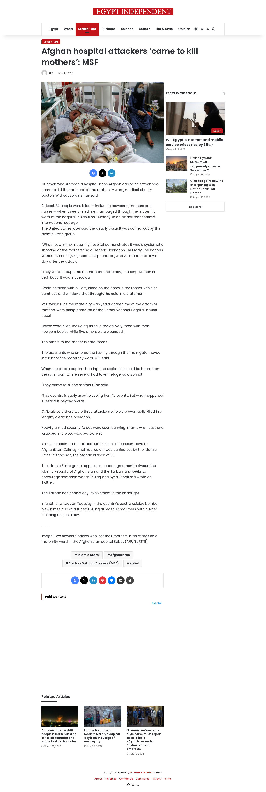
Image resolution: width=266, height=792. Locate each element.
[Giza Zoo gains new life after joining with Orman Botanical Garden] (176, 186)
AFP (50, 73)
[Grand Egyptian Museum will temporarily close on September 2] (176, 163)
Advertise (111, 778)
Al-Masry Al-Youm (141, 772)
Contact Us (126, 778)
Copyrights (142, 778)
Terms (168, 778)
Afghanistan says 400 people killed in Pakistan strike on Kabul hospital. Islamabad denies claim (58, 735)
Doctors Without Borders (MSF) (93, 563)
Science (127, 29)
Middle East (87, 29)
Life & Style (164, 29)
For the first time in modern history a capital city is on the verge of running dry (102, 735)
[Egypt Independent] (133, 11)
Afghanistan (120, 555)
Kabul (134, 563)
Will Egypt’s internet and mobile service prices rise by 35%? (194, 142)
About (98, 778)
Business (108, 29)
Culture (144, 29)
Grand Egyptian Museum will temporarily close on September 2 (205, 164)
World (68, 29)
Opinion (184, 29)
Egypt (53, 29)
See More (195, 207)
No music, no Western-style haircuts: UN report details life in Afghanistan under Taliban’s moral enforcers (144, 739)
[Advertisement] (102, 647)
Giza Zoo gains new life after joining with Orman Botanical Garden (206, 187)
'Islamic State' (88, 555)
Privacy (156, 778)
